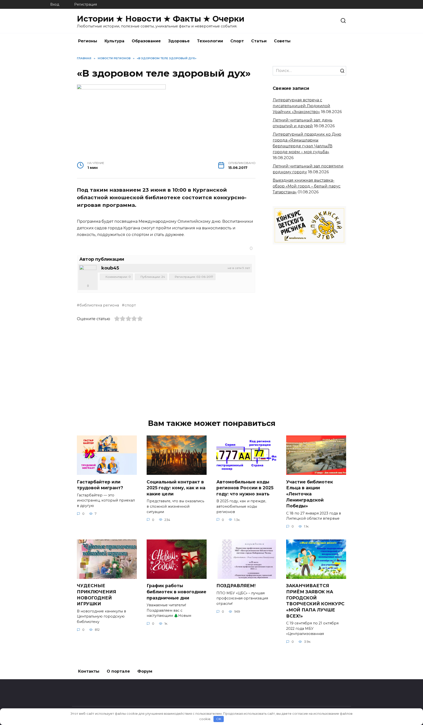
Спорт (237, 41)
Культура (114, 41)
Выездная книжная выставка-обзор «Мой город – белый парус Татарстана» (307, 186)
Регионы (87, 41)
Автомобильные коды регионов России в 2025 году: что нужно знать (244, 487)
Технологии (210, 41)
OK (218, 719)
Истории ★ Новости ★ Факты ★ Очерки (160, 18)
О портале (118, 671)
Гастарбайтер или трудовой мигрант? (100, 484)
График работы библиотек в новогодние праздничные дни (176, 591)
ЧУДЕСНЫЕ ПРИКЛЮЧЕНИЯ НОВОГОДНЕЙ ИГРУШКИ (96, 594)
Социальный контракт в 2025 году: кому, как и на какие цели (176, 487)
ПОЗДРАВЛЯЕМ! (236, 585)
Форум (144, 671)
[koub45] (87, 273)
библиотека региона (99, 305)
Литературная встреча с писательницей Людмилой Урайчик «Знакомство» (301, 106)
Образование (146, 41)
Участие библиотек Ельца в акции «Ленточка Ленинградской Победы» (309, 493)
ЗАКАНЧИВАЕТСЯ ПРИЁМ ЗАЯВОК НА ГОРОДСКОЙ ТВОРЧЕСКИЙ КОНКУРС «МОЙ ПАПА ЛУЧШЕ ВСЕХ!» (315, 600)
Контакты (88, 671)
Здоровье (179, 41)
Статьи (259, 41)
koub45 (110, 268)
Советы (282, 41)
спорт (130, 305)
